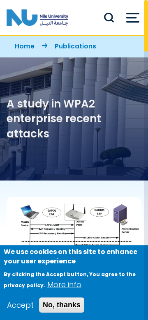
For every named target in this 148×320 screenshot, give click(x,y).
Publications (75, 46)
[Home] (37, 17)
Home (25, 46)
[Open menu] (132, 17)
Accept (20, 305)
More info (64, 284)
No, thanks (62, 305)
